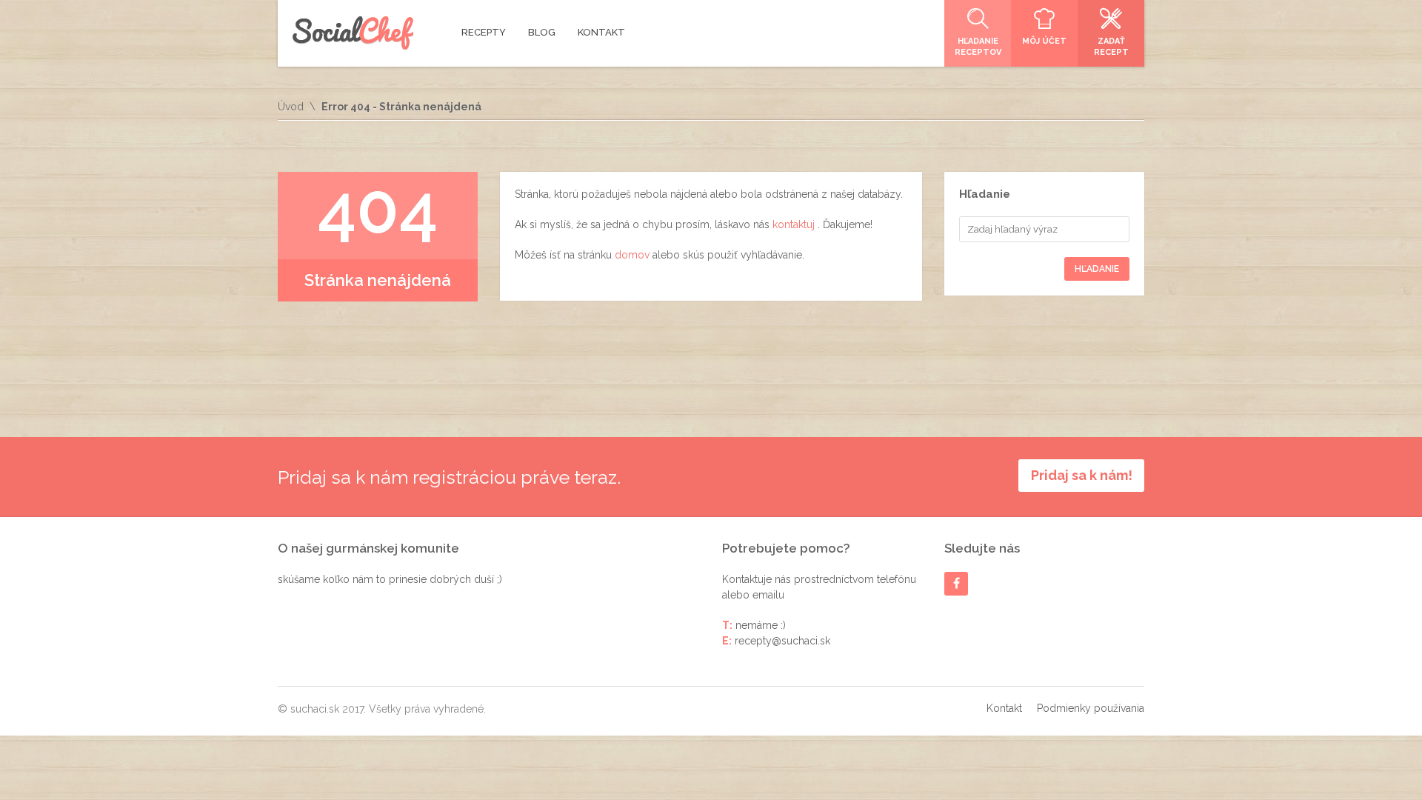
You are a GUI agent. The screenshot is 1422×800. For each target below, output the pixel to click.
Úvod (291, 107)
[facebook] (956, 583)
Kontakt (1004, 708)
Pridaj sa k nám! (1081, 475)
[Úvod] (353, 33)
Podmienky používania (1090, 708)
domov (633, 255)
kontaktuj (795, 224)
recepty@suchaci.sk (782, 641)
